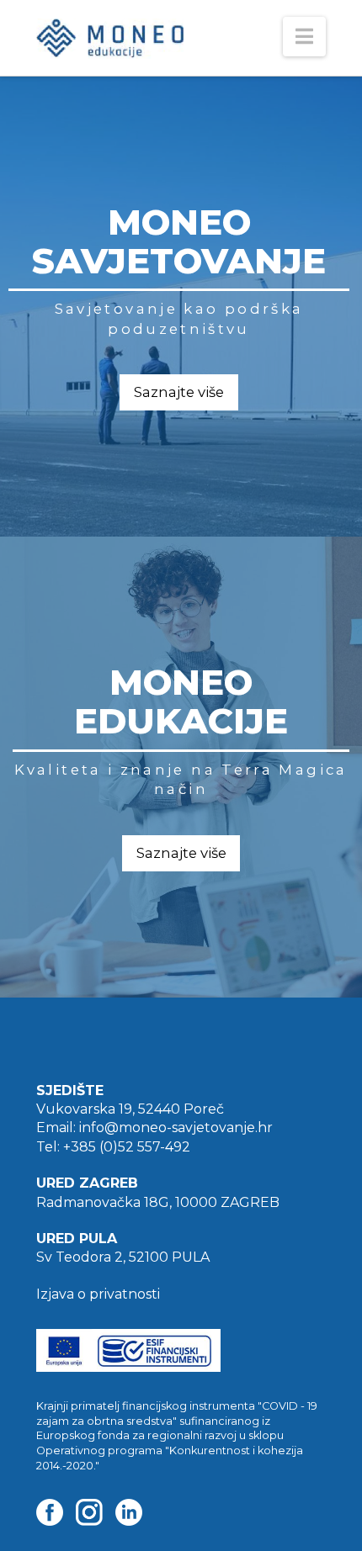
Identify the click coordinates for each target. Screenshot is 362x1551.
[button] (304, 36)
